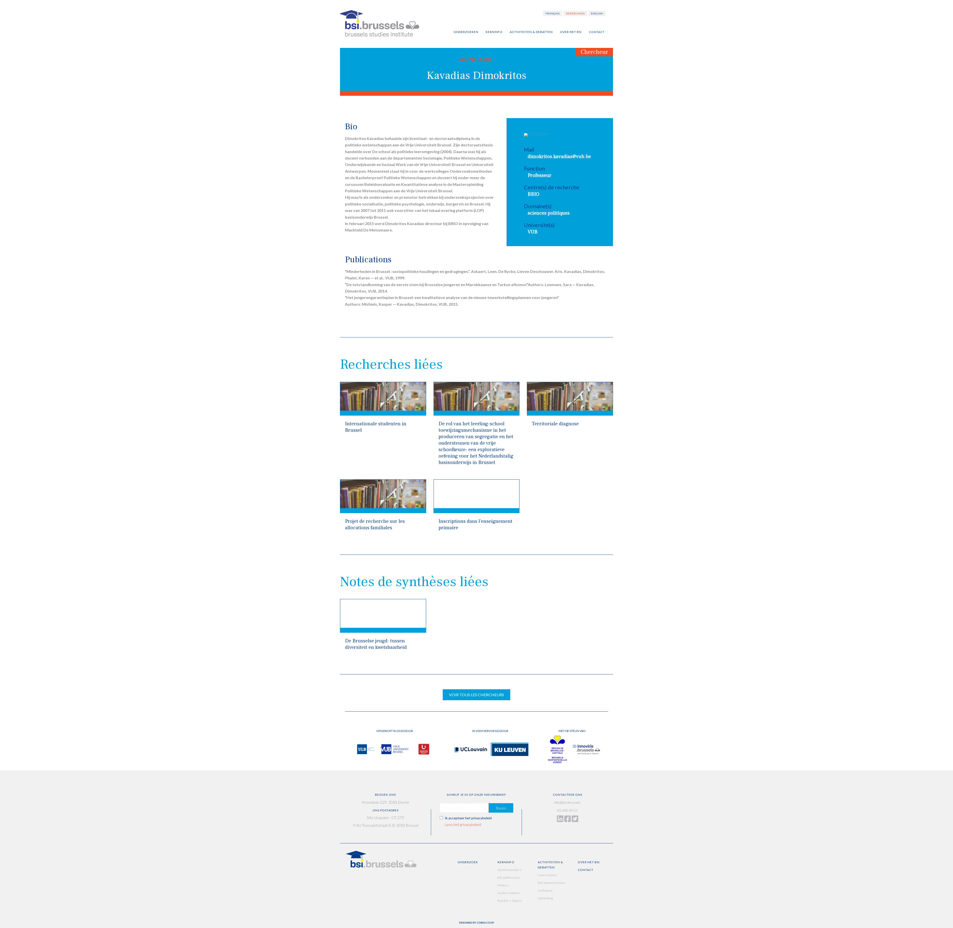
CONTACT (585, 870)
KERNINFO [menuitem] (494, 32)
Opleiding (545, 898)
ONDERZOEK (468, 862)
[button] (501, 808)
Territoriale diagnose (555, 424)
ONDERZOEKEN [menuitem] (466, 32)
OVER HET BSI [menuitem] (571, 32)
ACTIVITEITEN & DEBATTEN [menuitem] (531, 32)
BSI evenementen (551, 883)
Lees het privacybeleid (463, 824)
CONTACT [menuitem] (597, 32)
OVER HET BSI (589, 862)
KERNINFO (506, 862)
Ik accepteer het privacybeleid (468, 818)
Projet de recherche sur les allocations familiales (375, 524)
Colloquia (545, 890)
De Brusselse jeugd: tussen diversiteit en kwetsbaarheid (376, 644)
